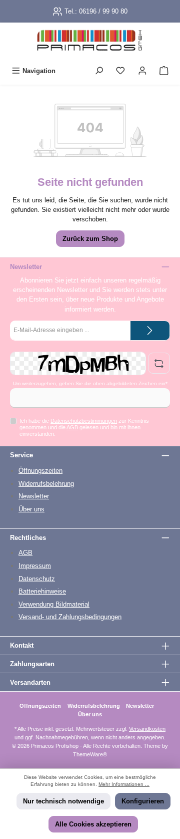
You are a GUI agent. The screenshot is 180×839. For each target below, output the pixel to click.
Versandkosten (147, 729)
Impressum (34, 566)
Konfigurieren (143, 801)
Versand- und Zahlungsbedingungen (70, 617)
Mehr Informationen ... (124, 784)
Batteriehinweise (42, 591)
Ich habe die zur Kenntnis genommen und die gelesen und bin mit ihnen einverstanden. (84, 427)
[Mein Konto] (143, 71)
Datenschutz (36, 579)
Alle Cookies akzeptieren (93, 824)
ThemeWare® (90, 754)
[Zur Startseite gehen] (90, 43)
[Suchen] (99, 71)
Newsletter (33, 496)
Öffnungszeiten (40, 470)
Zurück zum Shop (90, 238)
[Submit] (150, 331)
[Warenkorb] (164, 71)
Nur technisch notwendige (63, 801)
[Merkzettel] (121, 71)
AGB (72, 427)
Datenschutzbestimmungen (83, 421)
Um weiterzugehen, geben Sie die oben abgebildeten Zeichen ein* (90, 383)
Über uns (31, 509)
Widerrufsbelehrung (46, 483)
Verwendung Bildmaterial (54, 604)
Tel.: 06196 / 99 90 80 (96, 11)
